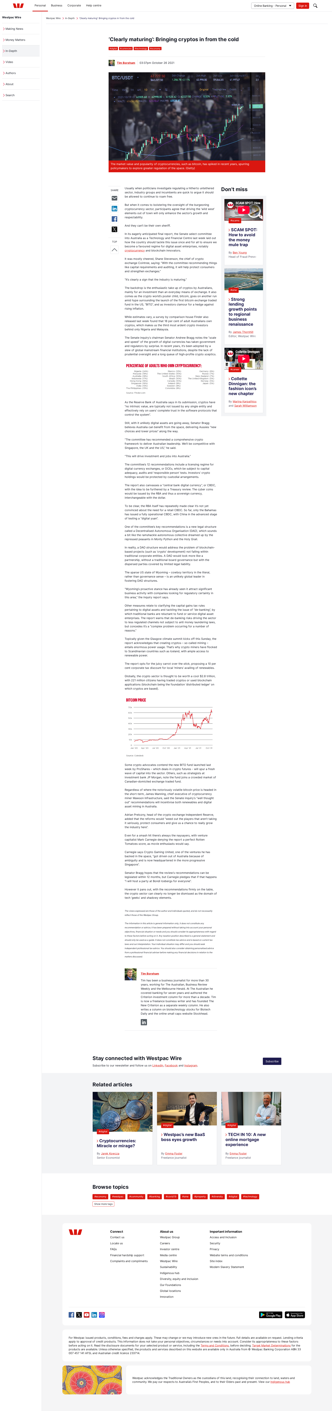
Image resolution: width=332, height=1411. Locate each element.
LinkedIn (157, 1065)
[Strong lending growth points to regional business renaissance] (243, 289)
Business (56, 5)
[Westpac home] (18, 5)
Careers (165, 1243)
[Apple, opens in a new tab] (294, 1314)
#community (136, 1196)
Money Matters (15, 40)
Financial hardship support (127, 1255)
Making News (14, 28)
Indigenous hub (169, 1273)
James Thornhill (243, 332)
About (9, 84)
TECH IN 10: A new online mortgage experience (245, 1139)
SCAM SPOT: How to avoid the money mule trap (243, 237)
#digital (103, 1131)
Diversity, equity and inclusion (179, 1279)
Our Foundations (170, 1285)
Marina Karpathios (244, 401)
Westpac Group (170, 1237)
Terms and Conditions (215, 1345)
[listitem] (122, 1128)
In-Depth (11, 51)
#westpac (117, 1196)
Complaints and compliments (129, 1261)
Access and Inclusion (223, 1237)
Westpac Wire (11, 17)
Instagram (190, 1065)
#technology (250, 1196)
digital (113, 48)
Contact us (117, 1237)
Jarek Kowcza (110, 1153)
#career (234, 369)
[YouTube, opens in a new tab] (86, 1315)
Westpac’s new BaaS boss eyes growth (183, 1137)
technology (141, 48)
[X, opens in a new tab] (79, 1315)
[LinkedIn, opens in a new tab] (94, 1315)
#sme (233, 289)
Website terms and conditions (229, 1255)
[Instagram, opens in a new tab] (102, 1315)
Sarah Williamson (245, 405)
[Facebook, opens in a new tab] (71, 1315)
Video (9, 62)
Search (10, 95)
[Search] (315, 6)
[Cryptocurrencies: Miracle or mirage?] (123, 1130)
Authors (11, 73)
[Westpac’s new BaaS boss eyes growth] (187, 1124)
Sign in (302, 5)
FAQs (113, 1249)
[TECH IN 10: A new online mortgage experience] (251, 1124)
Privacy (214, 1249)
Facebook (171, 1065)
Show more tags (103, 1203)
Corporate (74, 5)
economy (155, 48)
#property (200, 1196)
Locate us (116, 1243)
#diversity (217, 1196)
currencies (126, 48)
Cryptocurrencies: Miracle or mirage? (116, 1143)
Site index (216, 1261)
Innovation (166, 1296)
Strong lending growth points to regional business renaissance (243, 312)
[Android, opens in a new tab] (270, 1314)
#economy (100, 1196)
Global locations (170, 1291)
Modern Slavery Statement (227, 1267)
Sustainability (168, 1267)
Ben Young (240, 252)
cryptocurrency (135, 250)
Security (215, 1243)
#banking (154, 1196)
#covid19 (171, 1196)
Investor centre (169, 1249)
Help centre (93, 5)
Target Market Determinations (271, 1345)
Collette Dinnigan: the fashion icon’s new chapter (242, 386)
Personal (40, 5)
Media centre (168, 1255)
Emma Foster (173, 1153)
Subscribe (272, 1061)
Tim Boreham (126, 63)
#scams (234, 220)
